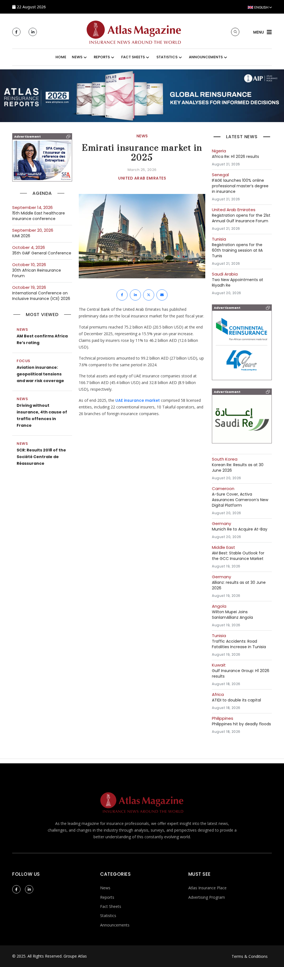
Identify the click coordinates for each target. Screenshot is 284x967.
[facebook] (16, 32)
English (261, 7)
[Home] (133, 31)
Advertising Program (206, 897)
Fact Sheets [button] (133, 57)
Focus (23, 360)
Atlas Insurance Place (207, 887)
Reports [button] (102, 57)
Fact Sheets (110, 906)
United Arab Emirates (142, 178)
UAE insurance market (138, 400)
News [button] (77, 57)
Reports (107, 897)
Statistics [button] (167, 57)
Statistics (108, 915)
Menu (258, 32)
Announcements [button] (206, 57)
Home (60, 57)
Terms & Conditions (250, 956)
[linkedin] (33, 32)
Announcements (115, 925)
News (22, 329)
